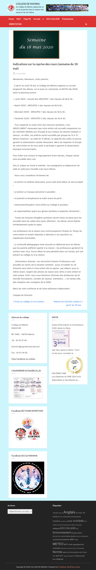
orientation (57, 548)
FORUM (63, 536)
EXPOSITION (56, 536)
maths (76, 539)
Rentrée (57, 551)
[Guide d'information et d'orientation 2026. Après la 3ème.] (60, 346)
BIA (59, 517)
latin (72, 539)
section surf (77, 552)
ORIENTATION (15, 24)
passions (64, 548)
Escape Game (76, 533)
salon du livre (68, 552)
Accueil (36, 19)
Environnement (62, 532)
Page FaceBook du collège (23, 359)
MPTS (66, 544)
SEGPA (85, 552)
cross (80, 520)
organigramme (78, 544)
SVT (61, 556)
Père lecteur (80, 548)
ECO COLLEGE (53, 19)
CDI (61, 517)
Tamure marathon (69, 556)
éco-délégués (58, 559)
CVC (85, 521)
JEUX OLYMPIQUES (82, 536)
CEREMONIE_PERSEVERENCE (72, 517)
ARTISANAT (79, 513)
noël (70, 544)
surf (57, 556)
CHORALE (56, 521)
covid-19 (71, 521)
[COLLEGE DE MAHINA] (67, 8)
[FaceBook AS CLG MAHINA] (27, 493)
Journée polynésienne (61, 539)
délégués (56, 528)
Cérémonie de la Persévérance (62, 525)
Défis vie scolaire (76, 525)
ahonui (61, 513)
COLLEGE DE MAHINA (28, 3)
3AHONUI (55, 513)
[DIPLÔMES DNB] (74, 373)
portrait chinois (72, 548)
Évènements (67, 19)
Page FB (27, 19)
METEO (58, 544)
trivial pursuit (80, 556)
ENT (77, 528)
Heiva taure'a (71, 536)
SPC (54, 556)
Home (11, 19)
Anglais (69, 512)
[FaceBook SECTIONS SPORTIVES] (27, 430)
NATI (19, 19)
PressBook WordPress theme (69, 567)
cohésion (63, 521)
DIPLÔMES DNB (59, 373)
